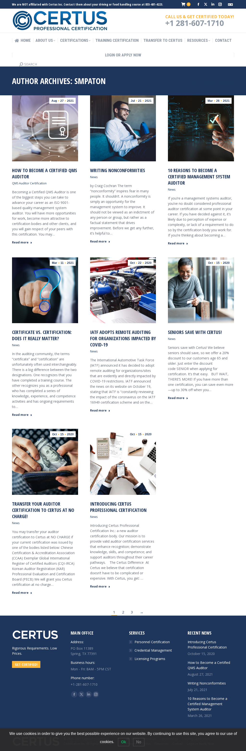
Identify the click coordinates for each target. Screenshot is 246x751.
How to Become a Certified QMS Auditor (44, 173)
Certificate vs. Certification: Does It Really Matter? (42, 335)
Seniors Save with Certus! (195, 332)
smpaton (90, 80)
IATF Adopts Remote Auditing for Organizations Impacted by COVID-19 (123, 338)
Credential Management (153, 650)
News (94, 177)
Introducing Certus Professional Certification (118, 507)
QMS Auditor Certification (29, 183)
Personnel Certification (152, 642)
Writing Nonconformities (117, 170)
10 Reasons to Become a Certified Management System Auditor (199, 176)
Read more (20, 242)
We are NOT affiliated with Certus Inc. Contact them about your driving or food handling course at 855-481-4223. (87, 4)
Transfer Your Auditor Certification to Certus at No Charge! (43, 510)
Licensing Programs (150, 658)
